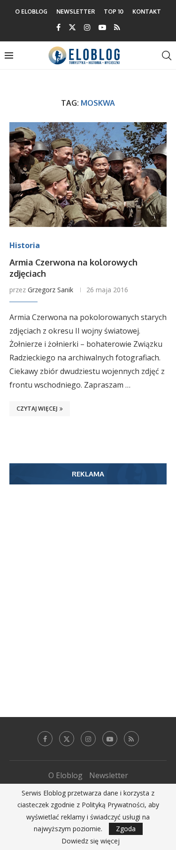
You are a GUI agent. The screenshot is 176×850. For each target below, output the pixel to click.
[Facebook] (58, 27)
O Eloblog (31, 11)
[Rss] (117, 27)
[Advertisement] (88, 587)
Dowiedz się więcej (90, 841)
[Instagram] (87, 27)
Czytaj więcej (36, 408)
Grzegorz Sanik (50, 289)
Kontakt (146, 11)
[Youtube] (102, 27)
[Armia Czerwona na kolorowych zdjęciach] (88, 174)
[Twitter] (72, 27)
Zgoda (126, 828)
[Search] (166, 55)
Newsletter (75, 11)
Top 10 (113, 11)
